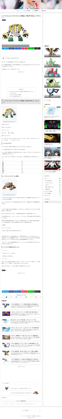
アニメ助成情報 (52, 193)
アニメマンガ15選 (52, 191)
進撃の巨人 (53, 189)
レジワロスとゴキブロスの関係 (15, 94)
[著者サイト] (6, 297)
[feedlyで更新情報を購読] (26, 297)
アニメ (52, 178)
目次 (20, 89)
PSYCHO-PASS (53, 180)
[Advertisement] (21, 53)
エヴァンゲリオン (53, 182)
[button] (37, 48)
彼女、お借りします (53, 187)
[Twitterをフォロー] (16, 297)
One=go (12, 58)
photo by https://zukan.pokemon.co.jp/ (22, 45)
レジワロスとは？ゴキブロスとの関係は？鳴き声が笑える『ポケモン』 (21, 91)
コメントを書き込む (21, 401)
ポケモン (4, 270)
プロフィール (52, 195)
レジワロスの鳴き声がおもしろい (16, 96)
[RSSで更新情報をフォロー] (36, 297)
